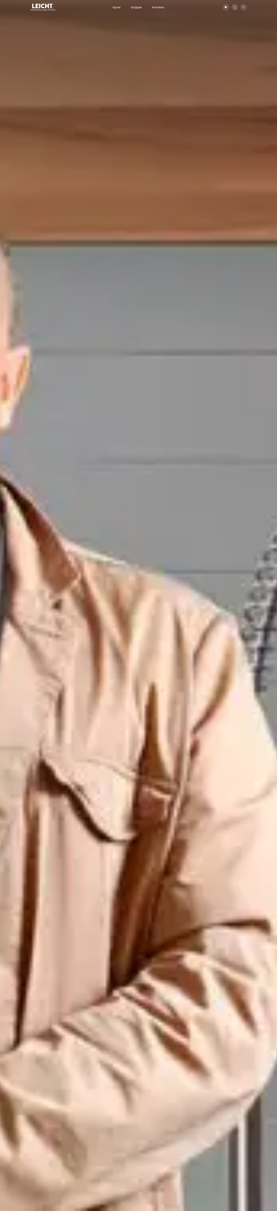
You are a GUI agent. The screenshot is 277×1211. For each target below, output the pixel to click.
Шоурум (136, 7)
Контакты (158, 7)
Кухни (116, 7)
